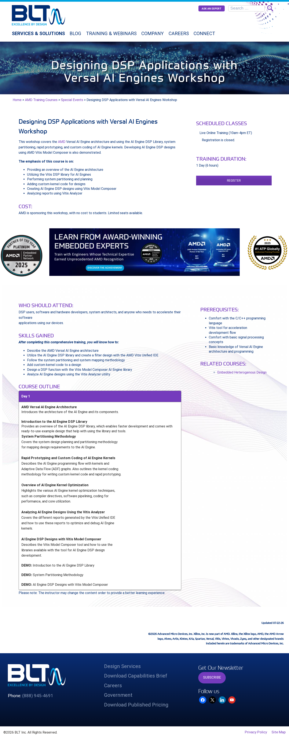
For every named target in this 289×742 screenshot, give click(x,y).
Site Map (278, 732)
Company (152, 33)
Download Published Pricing (136, 705)
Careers (179, 33)
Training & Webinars (111, 33)
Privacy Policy (256, 732)
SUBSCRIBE (212, 677)
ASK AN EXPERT (212, 8)
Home (17, 100)
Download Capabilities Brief (135, 676)
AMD (61, 142)
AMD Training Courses (41, 100)
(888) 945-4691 (37, 695)
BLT (49, 15)
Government (118, 695)
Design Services (122, 666)
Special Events (72, 100)
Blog (75, 33)
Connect (204, 33)
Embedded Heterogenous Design (242, 372)
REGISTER (234, 180)
